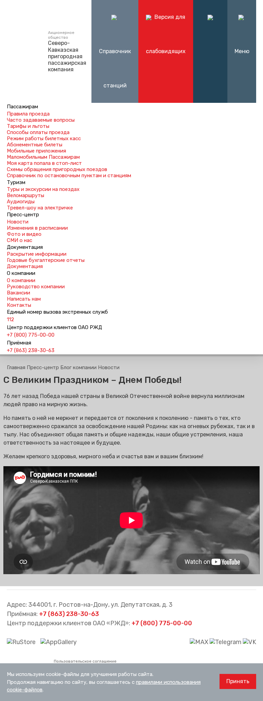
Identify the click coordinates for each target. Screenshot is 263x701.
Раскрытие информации (36, 254)
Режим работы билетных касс (44, 138)
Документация (25, 266)
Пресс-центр (43, 367)
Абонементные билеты (34, 145)
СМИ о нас (19, 240)
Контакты (19, 305)
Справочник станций (115, 68)
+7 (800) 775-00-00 (30, 335)
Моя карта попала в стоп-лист (44, 163)
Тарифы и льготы (28, 126)
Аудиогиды (21, 201)
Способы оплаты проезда (38, 132)
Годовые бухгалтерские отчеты (46, 260)
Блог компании (78, 367)
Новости (17, 222)
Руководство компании (36, 286)
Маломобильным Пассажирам (43, 157)
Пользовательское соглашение (85, 661)
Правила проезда (28, 114)
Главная (16, 367)
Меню (242, 51)
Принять (237, 681)
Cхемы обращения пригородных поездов (57, 169)
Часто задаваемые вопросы (41, 120)
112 (10, 319)
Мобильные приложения (36, 151)
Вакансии (18, 293)
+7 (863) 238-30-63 (30, 350)
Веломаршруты (25, 195)
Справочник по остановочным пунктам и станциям (69, 175)
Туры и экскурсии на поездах (43, 189)
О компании (21, 280)
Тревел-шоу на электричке (40, 208)
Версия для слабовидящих (166, 34)
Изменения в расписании (37, 228)
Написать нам (24, 299)
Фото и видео (24, 234)
